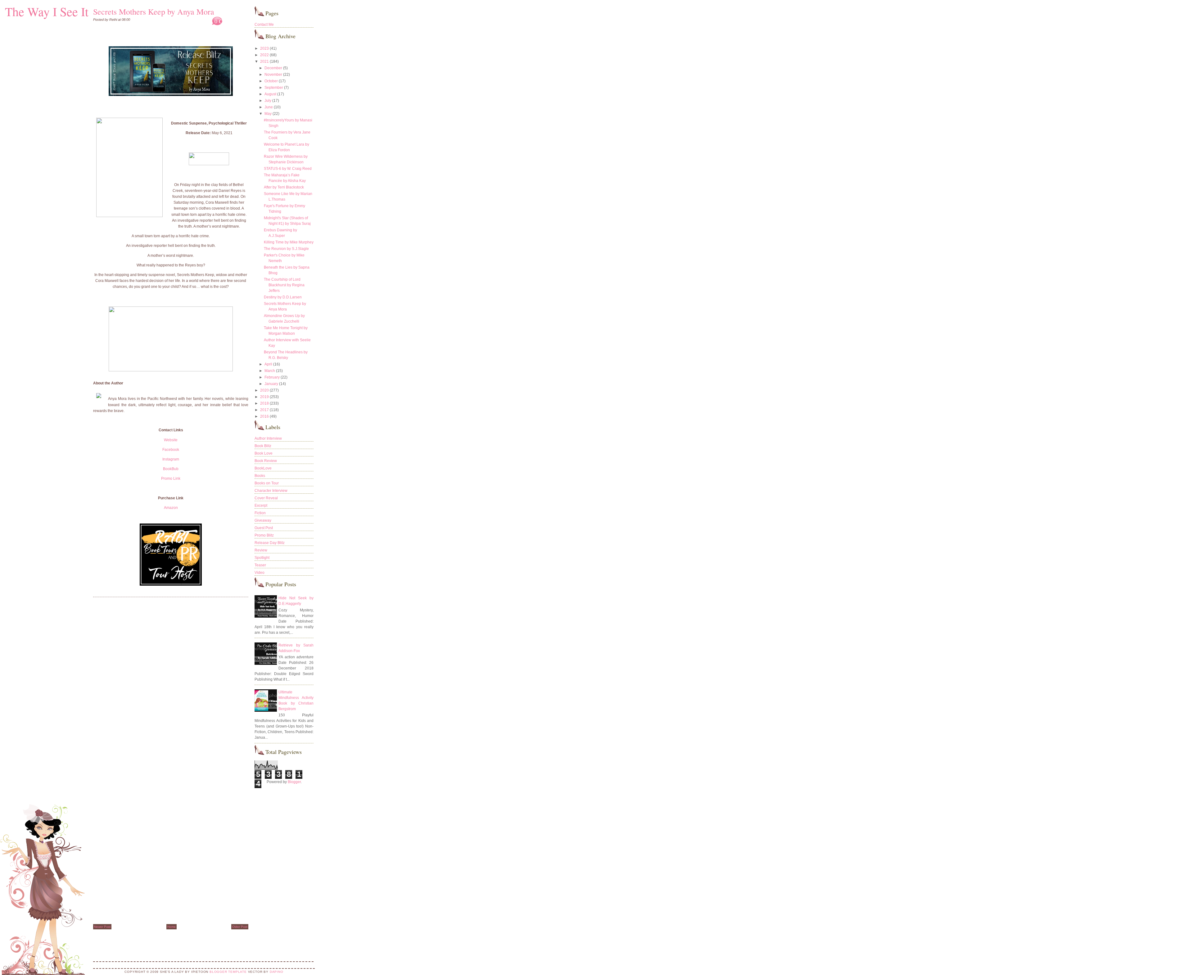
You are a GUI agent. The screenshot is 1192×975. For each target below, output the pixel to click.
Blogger (294, 782)
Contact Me (264, 24)
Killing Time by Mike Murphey (289, 242)
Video (259, 572)
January (271, 384)
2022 (264, 55)
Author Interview (268, 438)
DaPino (276, 971)
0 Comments (228, 21)
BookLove (263, 468)
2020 (264, 390)
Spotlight (262, 558)
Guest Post (264, 528)
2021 (264, 61)
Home (171, 926)
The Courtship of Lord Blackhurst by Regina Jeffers (284, 285)
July (267, 100)
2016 (264, 416)
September (273, 87)
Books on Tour (267, 483)
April (268, 364)
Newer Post (102, 926)
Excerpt (261, 505)
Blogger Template (228, 971)
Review (261, 550)
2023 (264, 48)
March (269, 371)
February (272, 377)
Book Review (266, 461)
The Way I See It (46, 11)
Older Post (239, 926)
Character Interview (271, 490)
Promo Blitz (264, 535)
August (270, 94)
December (273, 68)
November (273, 74)
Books (260, 476)
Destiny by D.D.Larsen (283, 297)
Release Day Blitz (270, 543)
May (268, 113)
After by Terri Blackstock (284, 187)
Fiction (260, 513)
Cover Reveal (266, 498)
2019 (264, 397)
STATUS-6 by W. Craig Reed (288, 168)
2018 (264, 403)
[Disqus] (170, 681)
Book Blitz (263, 446)
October (271, 81)
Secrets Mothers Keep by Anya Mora (153, 11)
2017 (264, 410)
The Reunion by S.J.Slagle (286, 249)
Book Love (264, 453)
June (268, 107)
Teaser (260, 565)
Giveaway (263, 520)
